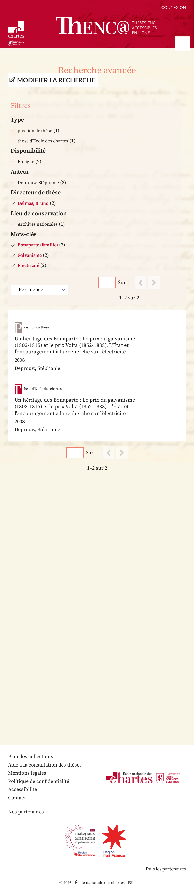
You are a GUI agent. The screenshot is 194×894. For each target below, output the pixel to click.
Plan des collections (30, 757)
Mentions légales (27, 773)
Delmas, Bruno (33, 203)
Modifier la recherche (56, 80)
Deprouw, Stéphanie (38, 183)
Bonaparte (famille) (38, 245)
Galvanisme (30, 255)
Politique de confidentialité (38, 781)
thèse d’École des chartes (43, 141)
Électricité (28, 265)
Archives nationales (38, 224)
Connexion (173, 7)
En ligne (26, 162)
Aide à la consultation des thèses (45, 765)
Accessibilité (22, 789)
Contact (17, 798)
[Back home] (106, 25)
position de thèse (35, 131)
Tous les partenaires (165, 869)
